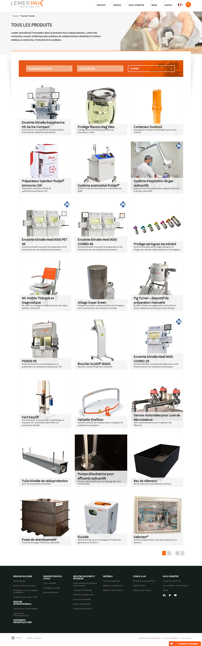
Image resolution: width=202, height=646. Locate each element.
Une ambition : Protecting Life (175, 585)
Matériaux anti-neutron (113, 590)
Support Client (139, 585)
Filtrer (134, 68)
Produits (101, 5)
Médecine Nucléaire (22, 576)
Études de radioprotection (144, 581)
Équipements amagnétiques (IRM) (22, 621)
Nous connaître (136, 5)
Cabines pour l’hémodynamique (21, 614)
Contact (168, 5)
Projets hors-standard (82, 608)
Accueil (15, 16)
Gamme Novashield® (82, 599)
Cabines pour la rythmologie (25, 608)
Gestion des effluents (82, 604)
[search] (188, 4)
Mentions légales (171, 638)
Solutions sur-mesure (142, 590)
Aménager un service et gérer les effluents (25, 591)
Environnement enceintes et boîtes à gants (85, 584)
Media (154, 5)
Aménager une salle (51, 588)
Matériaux (108, 576)
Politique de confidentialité (150, 638)
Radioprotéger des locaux (52, 577)
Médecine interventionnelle (22, 603)
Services (117, 5)
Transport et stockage (82, 590)
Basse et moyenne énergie (24, 585)
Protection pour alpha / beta (25, 597)
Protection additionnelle (83, 595)
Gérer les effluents (50, 592)
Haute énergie (19, 581)
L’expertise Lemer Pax (172, 581)
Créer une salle (49, 583)
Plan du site (186, 638)
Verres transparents (111, 581)
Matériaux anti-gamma (113, 585)
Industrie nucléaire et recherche (84, 577)
